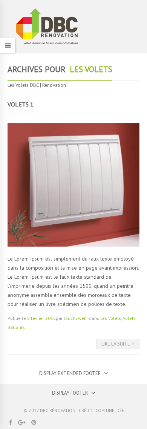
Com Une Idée (109, 410)
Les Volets (110, 318)
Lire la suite (115, 344)
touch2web (75, 318)
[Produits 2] (73, 185)
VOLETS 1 (21, 104)
